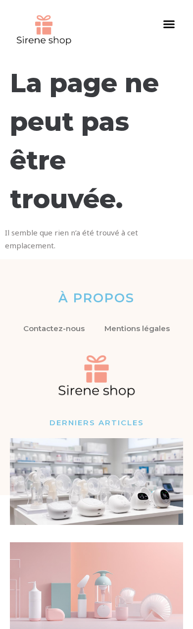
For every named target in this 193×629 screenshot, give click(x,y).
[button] (169, 24)
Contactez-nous (54, 328)
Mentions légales (137, 328)
